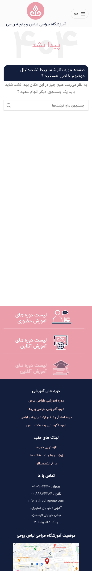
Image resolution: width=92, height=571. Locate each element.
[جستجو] (9, 105)
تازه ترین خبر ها (46, 447)
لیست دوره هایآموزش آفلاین (31, 368)
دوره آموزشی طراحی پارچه (46, 409)
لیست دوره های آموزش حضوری (31, 318)
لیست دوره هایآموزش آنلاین (31, 343)
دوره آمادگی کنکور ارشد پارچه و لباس (46, 417)
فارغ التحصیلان (46, 463)
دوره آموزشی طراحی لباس (46, 400)
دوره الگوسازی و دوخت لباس (46, 425)
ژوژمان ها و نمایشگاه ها (46, 455)
